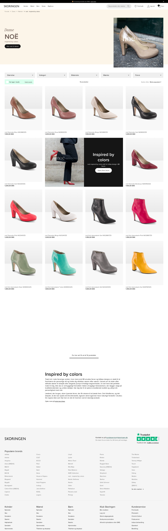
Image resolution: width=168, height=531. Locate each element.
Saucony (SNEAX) (106, 467)
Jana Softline (40, 489)
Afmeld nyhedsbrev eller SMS (110, 522)
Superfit (102, 492)
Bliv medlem (104, 510)
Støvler (7, 519)
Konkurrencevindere (107, 519)
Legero (38, 495)
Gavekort (135, 525)
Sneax (44, 6)
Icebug (38, 485)
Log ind (102, 513)
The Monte (135, 454)
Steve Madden (105, 489)
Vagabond (135, 467)
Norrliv (70, 482)
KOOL (38, 492)
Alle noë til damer (13, 46)
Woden (134, 476)
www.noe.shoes (60, 401)
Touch (134, 464)
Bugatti (7, 482)
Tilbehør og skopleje (43, 529)
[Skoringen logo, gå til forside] (11, 6)
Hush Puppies (41, 482)
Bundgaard (8, 485)
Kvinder (26, 6)
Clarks (7, 495)
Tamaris (102, 495)
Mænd (32, 6)
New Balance (72, 470)
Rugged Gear (104, 464)
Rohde (102, 461)
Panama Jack (72, 492)
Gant (38, 470)
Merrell (70, 464)
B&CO (7, 467)
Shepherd (103, 473)
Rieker (102, 457)
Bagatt (7, 470)
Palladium (71, 489)
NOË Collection (73, 473)
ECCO (38, 461)
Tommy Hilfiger (137, 461)
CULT (38, 457)
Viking (134, 473)
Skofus (102, 479)
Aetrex (7, 457)
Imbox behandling (138, 522)
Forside (7, 11)
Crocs (38, 454)
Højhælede (8, 522)
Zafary (134, 482)
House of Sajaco (41, 476)
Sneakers (8, 516)
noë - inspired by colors (33, 11)
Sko (6, 513)
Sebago (102, 470)
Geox (38, 473)
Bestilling (135, 529)
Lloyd (70, 454)
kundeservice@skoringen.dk (117, 437)
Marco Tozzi (72, 461)
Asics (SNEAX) (9, 464)
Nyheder (7, 510)
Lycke (70, 457)
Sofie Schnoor (104, 482)
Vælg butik (28, 82)
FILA (37, 464)
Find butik (135, 510)
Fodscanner (136, 519)
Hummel (39, 479)
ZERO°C (134, 485)
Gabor (38, 467)
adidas (7, 454)
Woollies (134, 479)
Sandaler (8, 525)
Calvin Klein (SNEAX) (12, 489)
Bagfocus (50, 6)
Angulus (7, 461)
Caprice (7, 492)
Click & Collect (137, 516)
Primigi (70, 495)
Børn (38, 6)
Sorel (101, 485)
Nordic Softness (73, 479)
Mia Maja (71, 467)
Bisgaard (7, 479)
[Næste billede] (38, 108)
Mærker (20, 11)
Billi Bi (7, 473)
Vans (133, 470)
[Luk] (163, 1)
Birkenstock (9, 476)
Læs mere (93, 1)
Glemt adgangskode (106, 516)
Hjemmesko (9, 529)
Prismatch (135, 513)
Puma (102, 454)
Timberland (135, 457)
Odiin (70, 485)
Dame (13, 11)
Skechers (103, 476)
